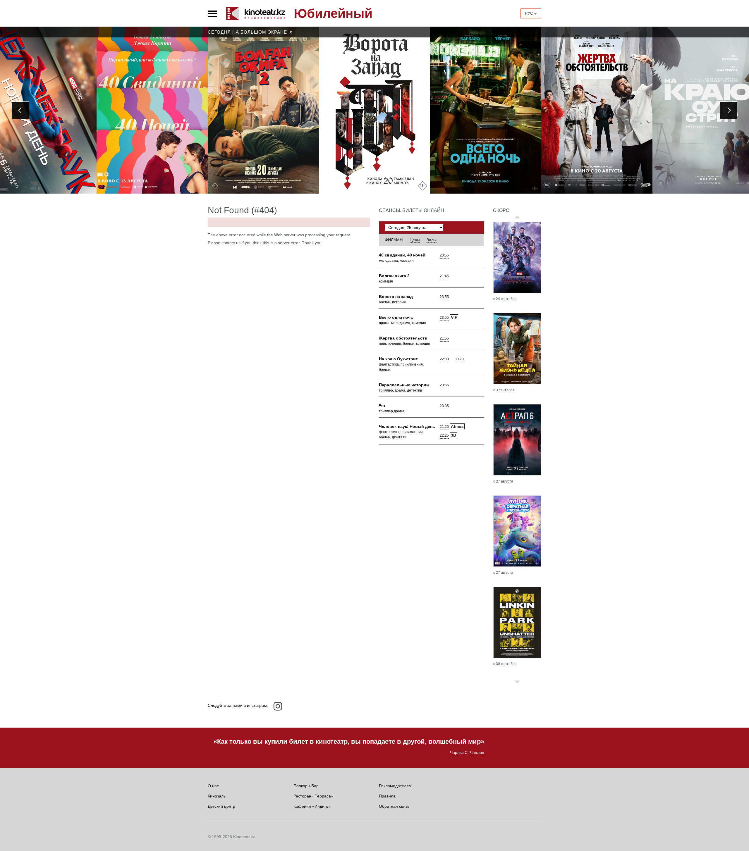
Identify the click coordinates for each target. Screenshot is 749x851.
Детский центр (221, 806)
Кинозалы (217, 796)
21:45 (444, 276)
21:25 (444, 427)
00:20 (459, 359)
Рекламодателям (395, 785)
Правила (387, 796)
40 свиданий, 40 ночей (402, 255)
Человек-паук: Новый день (407, 426)
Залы (432, 239)
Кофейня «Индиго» (312, 806)
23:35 (444, 406)
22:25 (444, 435)
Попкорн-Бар (306, 785)
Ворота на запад (396, 296)
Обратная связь (394, 806)
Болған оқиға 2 (394, 275)
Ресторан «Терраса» (313, 796)
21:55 (444, 338)
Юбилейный (333, 13)
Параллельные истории (404, 385)
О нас (213, 785)
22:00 (444, 359)
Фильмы (394, 239)
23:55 (444, 255)
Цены (415, 239)
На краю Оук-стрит (398, 358)
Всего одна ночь (396, 317)
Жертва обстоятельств (403, 338)
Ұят (382, 405)
